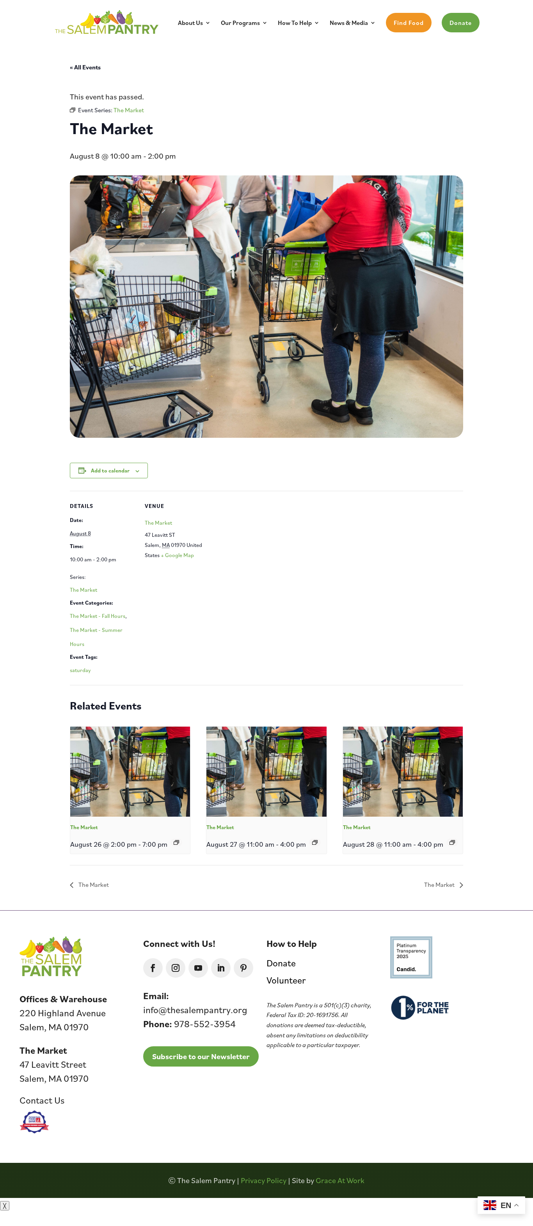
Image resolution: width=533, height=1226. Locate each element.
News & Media (349, 23)
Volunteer (286, 980)
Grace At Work (340, 1180)
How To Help (295, 23)
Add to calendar (110, 470)
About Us (190, 23)
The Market (83, 589)
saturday (80, 670)
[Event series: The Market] (176, 842)
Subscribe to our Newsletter (201, 1056)
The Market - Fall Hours (97, 615)
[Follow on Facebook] (153, 968)
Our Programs (240, 23)
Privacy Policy (263, 1180)
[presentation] (130, 771)
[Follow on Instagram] (175, 968)
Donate (460, 23)
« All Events (85, 67)
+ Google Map (177, 555)
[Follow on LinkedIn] (221, 968)
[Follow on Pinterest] (243, 968)
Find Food (409, 23)
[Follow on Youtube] (198, 968)
